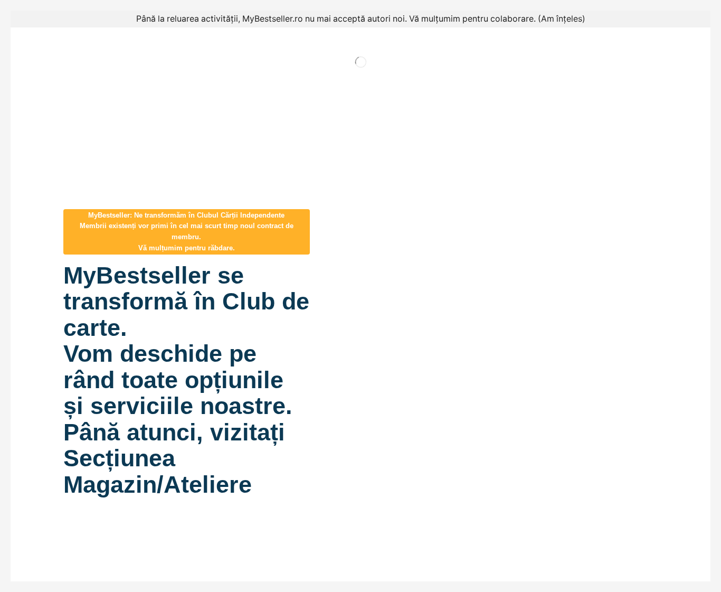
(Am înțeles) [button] (561, 19)
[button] (186, 232)
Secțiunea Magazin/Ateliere (157, 471)
